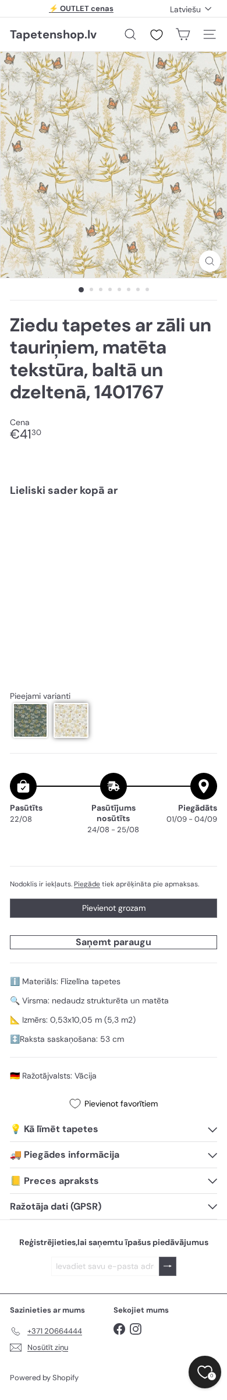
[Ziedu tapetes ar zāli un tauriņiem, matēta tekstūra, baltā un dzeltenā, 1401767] (113, 545)
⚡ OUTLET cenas (81, 8)
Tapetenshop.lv (53, 34)
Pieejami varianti (40, 696)
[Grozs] (182, 34)
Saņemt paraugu (113, 942)
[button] (30, 720)
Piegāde (87, 884)
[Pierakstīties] (167, 1266)
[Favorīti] (156, 35)
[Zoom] (210, 261)
